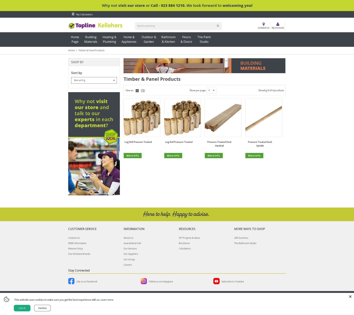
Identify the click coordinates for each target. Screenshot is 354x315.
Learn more (107, 299)
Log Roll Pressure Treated (138, 142)
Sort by (76, 72)
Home (71, 50)
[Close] (350, 296)
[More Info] (133, 161)
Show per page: (198, 90)
